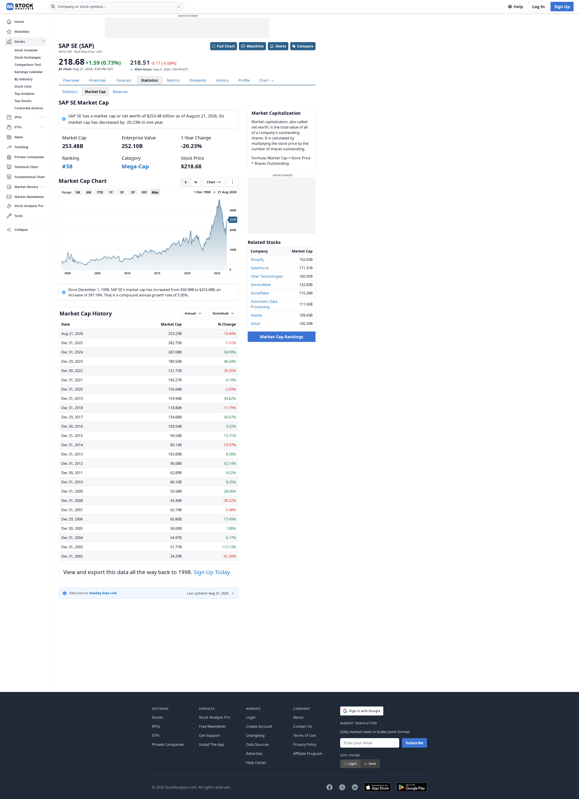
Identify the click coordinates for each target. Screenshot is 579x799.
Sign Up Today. (212, 572)
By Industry (23, 79)
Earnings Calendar (28, 72)
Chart (264, 80)
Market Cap (95, 91)
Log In (538, 6)
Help (518, 6)
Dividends (197, 80)
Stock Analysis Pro (214, 717)
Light (353, 763)
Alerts (280, 46)
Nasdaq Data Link (103, 593)
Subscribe (414, 742)
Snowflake (260, 293)
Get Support (209, 735)
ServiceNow (261, 284)
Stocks (157, 717)
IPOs (156, 726)
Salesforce (260, 267)
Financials (97, 80)
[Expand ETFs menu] (43, 127)
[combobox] (116, 6)
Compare (305, 46)
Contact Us (302, 726)
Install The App (211, 744)
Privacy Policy (304, 744)
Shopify (257, 259)
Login (251, 717)
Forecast (124, 80)
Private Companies (168, 744)
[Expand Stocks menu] (43, 41)
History (222, 80)
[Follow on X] (342, 787)
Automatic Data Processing (264, 304)
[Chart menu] (232, 182)
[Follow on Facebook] (329, 787)
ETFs (156, 735)
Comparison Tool (27, 64)
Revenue (120, 91)
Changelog (255, 735)
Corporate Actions (28, 108)
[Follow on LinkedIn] (354, 787)
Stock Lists (22, 86)
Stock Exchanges (27, 57)
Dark (372, 763)
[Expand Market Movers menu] (43, 187)
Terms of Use (304, 735)
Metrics (173, 80)
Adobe (256, 315)
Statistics (149, 80)
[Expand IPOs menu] (43, 117)
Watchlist (255, 46)
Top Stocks (22, 101)
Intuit (255, 323)
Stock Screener (26, 50)
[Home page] (19, 6)
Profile (244, 80)
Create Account (259, 726)
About (298, 717)
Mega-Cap (135, 166)
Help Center (256, 762)
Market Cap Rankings (281, 336)
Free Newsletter (212, 726)
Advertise (254, 753)
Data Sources (257, 744)
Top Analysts (24, 93)
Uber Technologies (267, 276)
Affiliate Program (307, 753)
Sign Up (562, 6)
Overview (71, 80)
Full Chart (226, 46)
